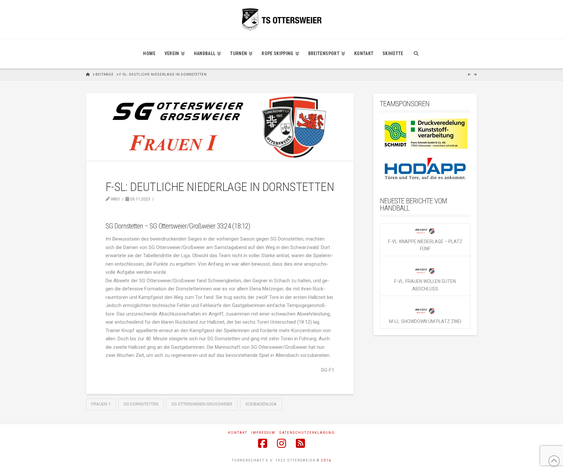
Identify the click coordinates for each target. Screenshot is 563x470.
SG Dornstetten (140, 404)
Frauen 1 (100, 404)
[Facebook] (262, 443)
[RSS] (300, 443)
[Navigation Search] (416, 53)
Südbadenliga (261, 404)
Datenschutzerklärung (307, 432)
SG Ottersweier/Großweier (201, 404)
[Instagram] (281, 443)
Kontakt (237, 432)
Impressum (263, 432)
